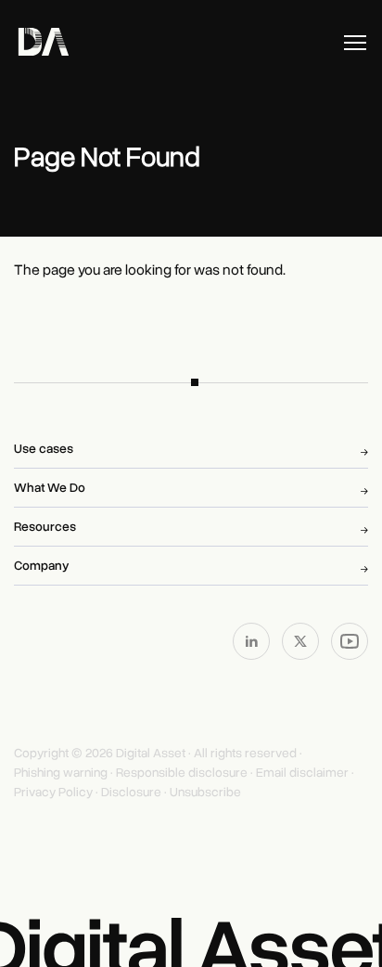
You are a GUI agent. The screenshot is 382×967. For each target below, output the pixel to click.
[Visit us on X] (302, 640)
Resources (45, 526)
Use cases (43, 449)
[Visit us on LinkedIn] (253, 640)
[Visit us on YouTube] (349, 640)
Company (41, 565)
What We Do (49, 487)
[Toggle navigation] (355, 43)
